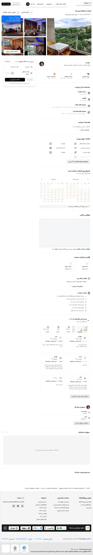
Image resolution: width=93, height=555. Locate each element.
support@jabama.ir (22, 539)
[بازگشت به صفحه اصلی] (5, 528)
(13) (83, 14)
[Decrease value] (7, 73)
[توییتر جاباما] (18, 506)
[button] (69, 36)
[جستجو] (28, 4)
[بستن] (3, 17)
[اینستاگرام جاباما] (13, 506)
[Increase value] (12, 73)
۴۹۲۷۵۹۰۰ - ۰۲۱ (38, 539)
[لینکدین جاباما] (22, 506)
